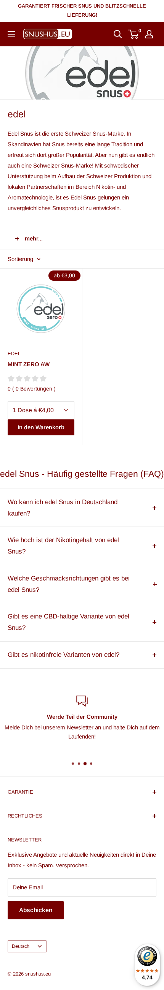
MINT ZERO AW (29, 364)
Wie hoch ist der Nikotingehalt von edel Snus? (63, 545)
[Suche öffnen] (118, 34)
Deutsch (20, 946)
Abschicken (35, 910)
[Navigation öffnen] (11, 34)
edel (14, 353)
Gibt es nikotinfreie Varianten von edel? (63, 654)
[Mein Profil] (149, 34)
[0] (133, 34)
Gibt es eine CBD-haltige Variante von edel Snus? (68, 622)
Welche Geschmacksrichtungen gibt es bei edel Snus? (69, 584)
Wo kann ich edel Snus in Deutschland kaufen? (62, 507)
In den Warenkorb (41, 427)
